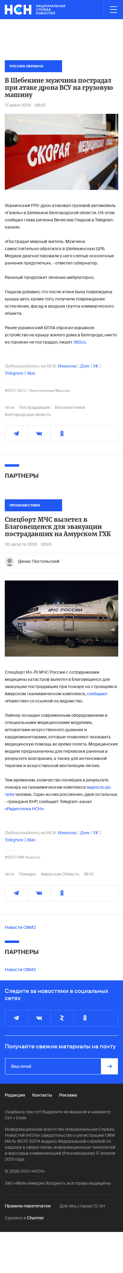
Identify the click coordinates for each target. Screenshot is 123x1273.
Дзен (85, 366)
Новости (67, 366)
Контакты (42, 1095)
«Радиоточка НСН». (24, 808)
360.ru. (80, 342)
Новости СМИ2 (20, 927)
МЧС (89, 874)
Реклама (68, 1095)
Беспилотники (70, 407)
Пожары (27, 874)
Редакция (15, 1095)
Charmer (35, 1218)
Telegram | (16, 373)
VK (96, 366)
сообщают (97, 693)
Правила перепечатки (28, 1206)
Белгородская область (28, 414)
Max (31, 373)
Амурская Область (60, 874)
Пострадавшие (34, 407)
